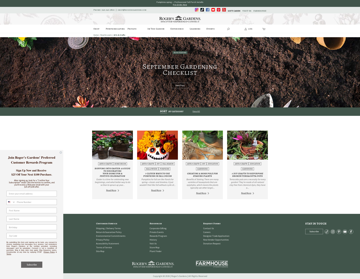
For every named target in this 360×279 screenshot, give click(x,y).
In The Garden (156, 28)
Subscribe (32, 264)
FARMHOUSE (259, 11)
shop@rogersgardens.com (132, 10)
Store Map (154, 247)
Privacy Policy (102, 239)
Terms (8, 254)
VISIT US (246, 11)
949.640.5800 (108, 10)
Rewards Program (158, 235)
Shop (96, 28)
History (153, 239)
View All (196, 111)
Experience (177, 28)
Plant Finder (156, 251)
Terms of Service (104, 247)
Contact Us (208, 228)
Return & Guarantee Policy (109, 232)
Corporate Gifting (158, 228)
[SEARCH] (229, 29)
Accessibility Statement (107, 243)
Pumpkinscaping (115, 28)
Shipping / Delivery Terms (108, 228)
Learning (195, 28)
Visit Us (153, 243)
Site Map (100, 251)
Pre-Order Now (180, 4)
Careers (207, 232)
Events (210, 28)
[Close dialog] (60, 152)
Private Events (132, 30)
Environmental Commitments (110, 235)
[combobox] (11, 202)
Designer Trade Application (216, 235)
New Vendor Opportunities (216, 239)
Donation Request (212, 243)
